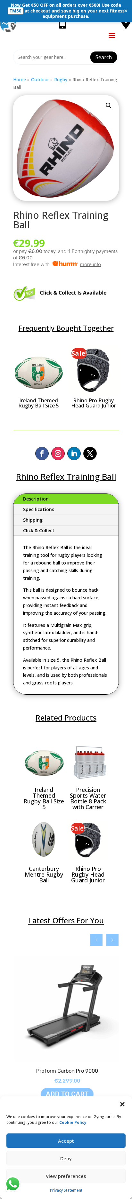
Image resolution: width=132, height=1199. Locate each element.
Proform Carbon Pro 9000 (66, 1071)
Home (19, 79)
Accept (66, 1141)
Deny (66, 1158)
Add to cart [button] (66, 1094)
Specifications (38, 509)
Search (103, 57)
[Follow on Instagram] (58, 453)
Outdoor (40, 79)
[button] (122, 1104)
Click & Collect (38, 530)
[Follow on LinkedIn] (74, 453)
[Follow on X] (90, 453)
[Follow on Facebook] (42, 453)
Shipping (33, 520)
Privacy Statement (66, 1190)
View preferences (66, 1176)
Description (36, 499)
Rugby (60, 79)
